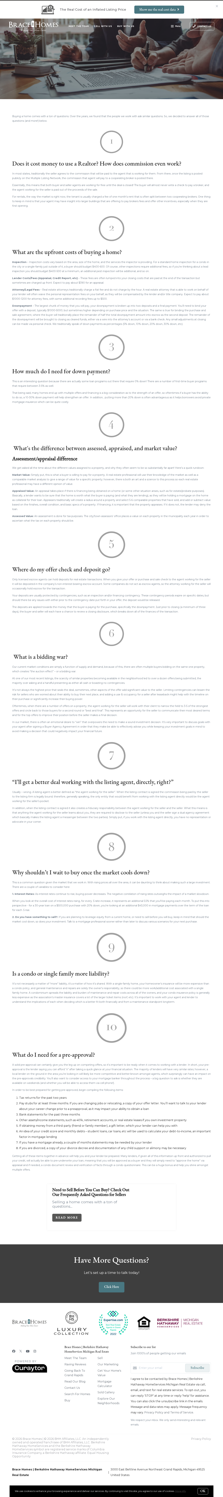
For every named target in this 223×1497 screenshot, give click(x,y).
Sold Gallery (106, 1392)
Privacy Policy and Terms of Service (168, 1412)
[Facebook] (13, 1351)
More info (180, 1491)
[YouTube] (27, 1351)
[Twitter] (20, 1351)
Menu (177, 26)
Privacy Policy (201, 1439)
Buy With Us (125, 26)
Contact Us (72, 1387)
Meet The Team (79, 26)
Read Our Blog (75, 1381)
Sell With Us (103, 26)
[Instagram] (34, 1351)
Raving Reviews (75, 1364)
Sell (100, 1358)
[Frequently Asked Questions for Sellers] (156, 1203)
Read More (67, 1217)
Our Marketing (108, 1364)
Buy (67, 1400)
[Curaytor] (29, 1371)
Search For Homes (77, 1394)
